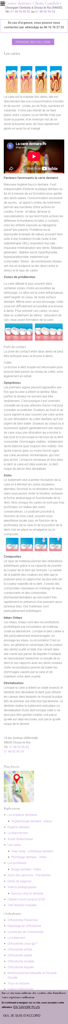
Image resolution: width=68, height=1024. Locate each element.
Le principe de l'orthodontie (25, 932)
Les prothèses (17, 863)
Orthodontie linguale (21, 967)
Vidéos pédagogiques (22, 887)
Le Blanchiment (18, 833)
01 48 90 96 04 (45, 11)
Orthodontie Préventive (23, 920)
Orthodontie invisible (21, 961)
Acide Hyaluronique (20, 839)
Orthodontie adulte (20, 955)
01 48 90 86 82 (20, 11)
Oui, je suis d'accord (21, 1015)
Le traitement (16, 938)
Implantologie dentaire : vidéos (31, 821)
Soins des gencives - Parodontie (29, 875)
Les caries (14, 845)
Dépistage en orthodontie (24, 926)
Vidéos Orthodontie (20, 989)
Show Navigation (4, 4)
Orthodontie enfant (20, 949)
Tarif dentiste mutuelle (22, 905)
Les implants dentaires (22, 815)
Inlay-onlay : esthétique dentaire (32, 851)
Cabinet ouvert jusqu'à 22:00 (26, 899)
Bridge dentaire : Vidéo (26, 869)
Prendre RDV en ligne (33, 42)
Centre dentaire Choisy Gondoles (33, 3)
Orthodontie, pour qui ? (22, 943)
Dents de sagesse (19, 881)
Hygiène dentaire (19, 827)
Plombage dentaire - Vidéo (29, 857)
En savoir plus (26, 1007)
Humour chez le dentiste (27, 893)
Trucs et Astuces (19, 983)
